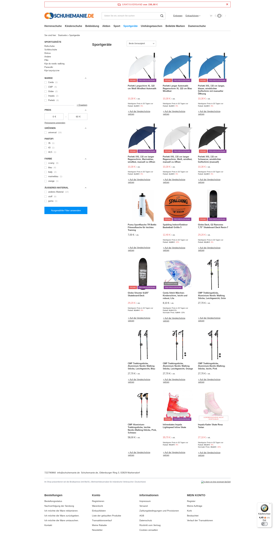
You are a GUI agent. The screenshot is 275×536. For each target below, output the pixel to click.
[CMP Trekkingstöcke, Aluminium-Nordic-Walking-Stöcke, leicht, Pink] (213, 345)
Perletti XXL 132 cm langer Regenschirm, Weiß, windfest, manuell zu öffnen (177, 159)
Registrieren (98, 501)
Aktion (106, 26)
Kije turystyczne (51, 70)
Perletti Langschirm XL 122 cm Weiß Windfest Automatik (142, 87)
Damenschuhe (197, 26)
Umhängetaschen (151, 26)
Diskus (47, 53)
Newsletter (97, 530)
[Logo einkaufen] (69, 16)
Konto (96, 495)
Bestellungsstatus (53, 501)
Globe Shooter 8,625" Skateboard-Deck (138, 294)
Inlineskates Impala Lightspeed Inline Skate (174, 425)
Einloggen (177, 15)
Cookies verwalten (148, 530)
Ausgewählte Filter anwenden (66, 210)
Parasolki (48, 67)
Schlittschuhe (50, 49)
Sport (116, 26)
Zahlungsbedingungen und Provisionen (159, 510)
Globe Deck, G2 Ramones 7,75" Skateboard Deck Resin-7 (213, 226)
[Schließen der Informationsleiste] (227, 4)
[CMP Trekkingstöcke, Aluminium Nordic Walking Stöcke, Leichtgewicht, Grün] (213, 274)
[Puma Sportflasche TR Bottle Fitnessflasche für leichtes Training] (143, 206)
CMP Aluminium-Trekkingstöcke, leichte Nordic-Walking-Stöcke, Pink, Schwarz (142, 428)
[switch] (264, 524)
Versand (143, 506)
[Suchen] (161, 15)
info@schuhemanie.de (68, 472)
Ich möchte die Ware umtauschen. (61, 520)
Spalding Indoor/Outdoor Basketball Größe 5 (175, 226)
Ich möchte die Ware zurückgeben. (61, 515)
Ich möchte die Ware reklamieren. (61, 510)
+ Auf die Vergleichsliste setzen (139, 112)
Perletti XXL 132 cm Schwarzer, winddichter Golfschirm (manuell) (209, 159)
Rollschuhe (49, 46)
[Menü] (270, 504)
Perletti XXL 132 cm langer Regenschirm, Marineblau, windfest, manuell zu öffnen (141, 159)
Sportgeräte (130, 26)
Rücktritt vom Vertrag (150, 525)
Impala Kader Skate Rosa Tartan (210, 425)
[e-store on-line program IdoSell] (216, 482)
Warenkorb (97, 506)
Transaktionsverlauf (102, 520)
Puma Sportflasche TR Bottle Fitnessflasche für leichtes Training (142, 227)
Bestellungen (53, 495)
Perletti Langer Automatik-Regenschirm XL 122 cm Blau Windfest (177, 88)
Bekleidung (92, 26)
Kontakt (48, 525)
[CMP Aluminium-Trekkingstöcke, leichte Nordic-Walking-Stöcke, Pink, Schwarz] (143, 406)
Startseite (62, 35)
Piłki (46, 60)
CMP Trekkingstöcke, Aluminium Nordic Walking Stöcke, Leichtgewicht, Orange (178, 366)
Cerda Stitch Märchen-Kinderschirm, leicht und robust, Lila (175, 295)
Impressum (145, 501)
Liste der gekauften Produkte (106, 515)
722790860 (50, 472)
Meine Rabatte (99, 525)
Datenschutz (145, 520)
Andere (47, 56)
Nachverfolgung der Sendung (59, 506)
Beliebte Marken (175, 26)
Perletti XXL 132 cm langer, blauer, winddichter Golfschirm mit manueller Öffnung (211, 90)
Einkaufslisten (192, 15)
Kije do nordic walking (54, 63)
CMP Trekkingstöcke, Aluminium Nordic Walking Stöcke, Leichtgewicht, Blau (141, 366)
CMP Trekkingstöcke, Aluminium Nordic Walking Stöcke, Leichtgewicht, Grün (212, 295)
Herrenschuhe (53, 26)
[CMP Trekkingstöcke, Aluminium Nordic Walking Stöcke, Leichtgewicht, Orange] (178, 345)
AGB (141, 515)
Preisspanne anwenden (55, 123)
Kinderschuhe (73, 26)
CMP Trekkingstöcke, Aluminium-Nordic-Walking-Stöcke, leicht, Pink (211, 366)
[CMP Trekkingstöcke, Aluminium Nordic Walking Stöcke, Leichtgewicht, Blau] (143, 345)
